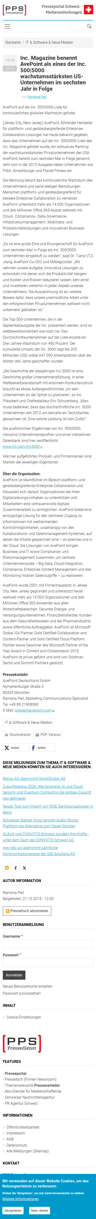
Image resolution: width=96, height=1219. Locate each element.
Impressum (16, 1133)
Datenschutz (17, 1145)
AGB (10, 1139)
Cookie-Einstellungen (24, 1017)
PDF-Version (51, 734)
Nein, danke (39, 1210)
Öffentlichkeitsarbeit (23, 1127)
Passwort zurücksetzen (22, 993)
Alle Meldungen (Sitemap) (28, 1151)
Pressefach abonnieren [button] (29, 911)
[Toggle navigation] (7, 26)
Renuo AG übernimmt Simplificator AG (34, 778)
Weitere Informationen (20, 1199)
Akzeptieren (12, 1210)
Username (11, 936)
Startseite (13, 42)
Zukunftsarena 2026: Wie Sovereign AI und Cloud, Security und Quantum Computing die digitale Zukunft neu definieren (47, 792)
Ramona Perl (37, 97)
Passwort (10, 955)
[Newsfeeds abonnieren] (7, 868)
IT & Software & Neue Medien (49, 42)
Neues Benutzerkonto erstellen (27, 986)
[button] (15, 747)
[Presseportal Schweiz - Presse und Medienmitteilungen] (14, 10)
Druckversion (20, 734)
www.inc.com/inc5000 (21, 446)
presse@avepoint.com (33, 710)
